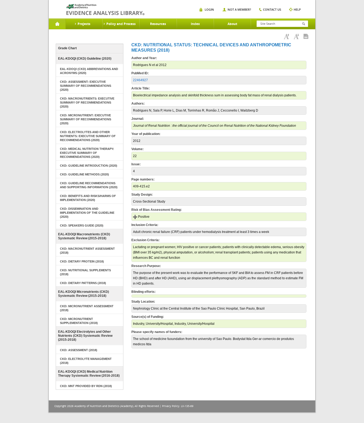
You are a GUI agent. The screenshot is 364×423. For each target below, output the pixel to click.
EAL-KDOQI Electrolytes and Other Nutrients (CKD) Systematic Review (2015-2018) (85, 336)
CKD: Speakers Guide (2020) (81, 225)
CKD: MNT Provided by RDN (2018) (86, 386)
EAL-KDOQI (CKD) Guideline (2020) (84, 58)
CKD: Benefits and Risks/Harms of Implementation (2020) (88, 198)
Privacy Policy (170, 406)
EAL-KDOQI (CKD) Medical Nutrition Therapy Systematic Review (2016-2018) (89, 373)
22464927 (140, 80)
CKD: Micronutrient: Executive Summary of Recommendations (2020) (85, 119)
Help (297, 9)
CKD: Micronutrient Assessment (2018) (87, 308)
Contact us (272, 9)
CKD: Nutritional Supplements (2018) (85, 272)
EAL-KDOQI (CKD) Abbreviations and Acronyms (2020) (89, 71)
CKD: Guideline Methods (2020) (84, 174)
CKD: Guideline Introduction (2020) (88, 165)
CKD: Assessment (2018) (78, 350)
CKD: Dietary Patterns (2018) (83, 283)
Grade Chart (67, 48)
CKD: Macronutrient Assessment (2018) (87, 250)
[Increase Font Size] (286, 36)
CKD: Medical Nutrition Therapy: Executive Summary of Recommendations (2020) (87, 152)
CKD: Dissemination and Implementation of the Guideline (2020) (87, 212)
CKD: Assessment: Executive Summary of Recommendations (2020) (85, 85)
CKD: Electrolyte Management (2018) (86, 360)
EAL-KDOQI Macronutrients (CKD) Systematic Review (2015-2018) (84, 236)
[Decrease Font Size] (296, 36)
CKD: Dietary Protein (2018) (82, 261)
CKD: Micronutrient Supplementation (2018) (79, 321)
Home (57, 24)
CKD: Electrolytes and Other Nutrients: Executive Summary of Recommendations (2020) (88, 136)
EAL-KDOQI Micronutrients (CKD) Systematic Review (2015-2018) (83, 294)
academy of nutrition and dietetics (105, 9)
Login (209, 9)
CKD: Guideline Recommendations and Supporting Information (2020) (89, 185)
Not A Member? (239, 9)
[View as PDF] (306, 36)
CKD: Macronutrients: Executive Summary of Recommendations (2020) (87, 102)
